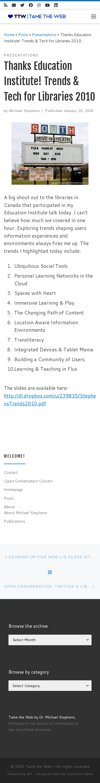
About (9, 507)
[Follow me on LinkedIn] (56, 5)
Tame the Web (39, 766)
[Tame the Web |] (37, 16)
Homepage (13, 489)
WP (30, 774)
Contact (11, 472)
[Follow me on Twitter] (22, 5)
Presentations (44, 34)
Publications (14, 521)
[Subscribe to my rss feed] (5, 5)
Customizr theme (80, 774)
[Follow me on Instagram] (39, 5)
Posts (23, 34)
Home (9, 34)
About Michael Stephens (25, 512)
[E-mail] (14, 5)
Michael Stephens (24, 111)
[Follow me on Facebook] (31, 5)
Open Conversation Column (28, 481)
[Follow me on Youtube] (47, 5)
